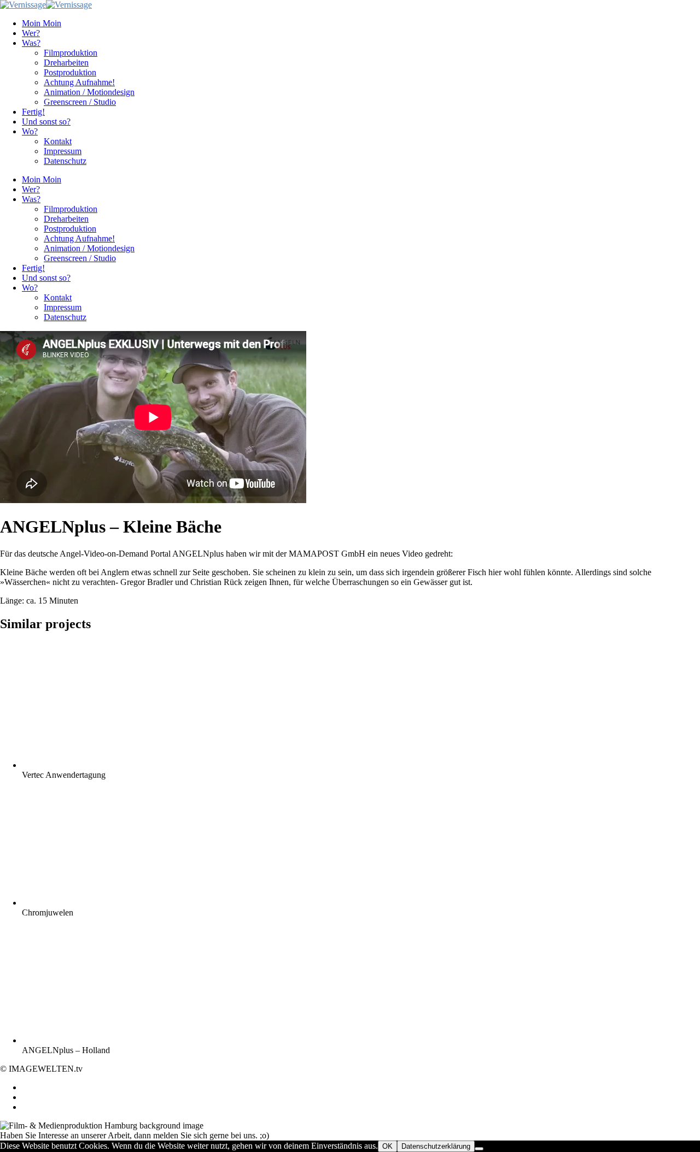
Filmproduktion (70, 52)
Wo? (30, 131)
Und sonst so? (46, 121)
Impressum (62, 151)
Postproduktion (70, 72)
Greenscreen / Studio (80, 102)
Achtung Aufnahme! (79, 82)
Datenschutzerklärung (435, 1146)
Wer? (31, 33)
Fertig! (33, 111)
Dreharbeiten (66, 62)
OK (387, 1146)
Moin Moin (41, 23)
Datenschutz (65, 161)
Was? (31, 43)
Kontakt (58, 141)
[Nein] (479, 1148)
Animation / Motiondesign (89, 92)
